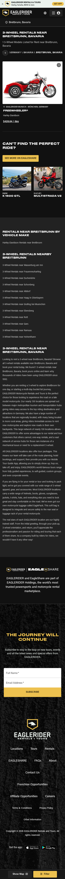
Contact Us (32, 772)
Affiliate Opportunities (24, 796)
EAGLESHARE (18, 761)
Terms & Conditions (22, 808)
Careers (50, 796)
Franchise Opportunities (32, 784)
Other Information (32, 820)
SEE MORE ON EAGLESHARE (20, 158)
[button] (32, 92)
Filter (47, 874)
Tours (33, 749)
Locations (17, 749)
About (52, 761)
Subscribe (32, 692)
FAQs (37, 761)
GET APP (58, 4)
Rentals (49, 749)
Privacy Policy (46, 808)
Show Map (18, 874)
